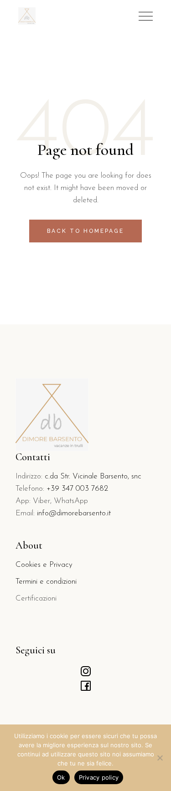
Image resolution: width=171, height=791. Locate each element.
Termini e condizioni (46, 582)
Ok (61, 777)
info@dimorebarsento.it (74, 513)
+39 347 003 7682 (77, 489)
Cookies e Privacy (44, 565)
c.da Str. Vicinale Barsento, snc (93, 476)
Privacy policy (99, 777)
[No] (159, 757)
